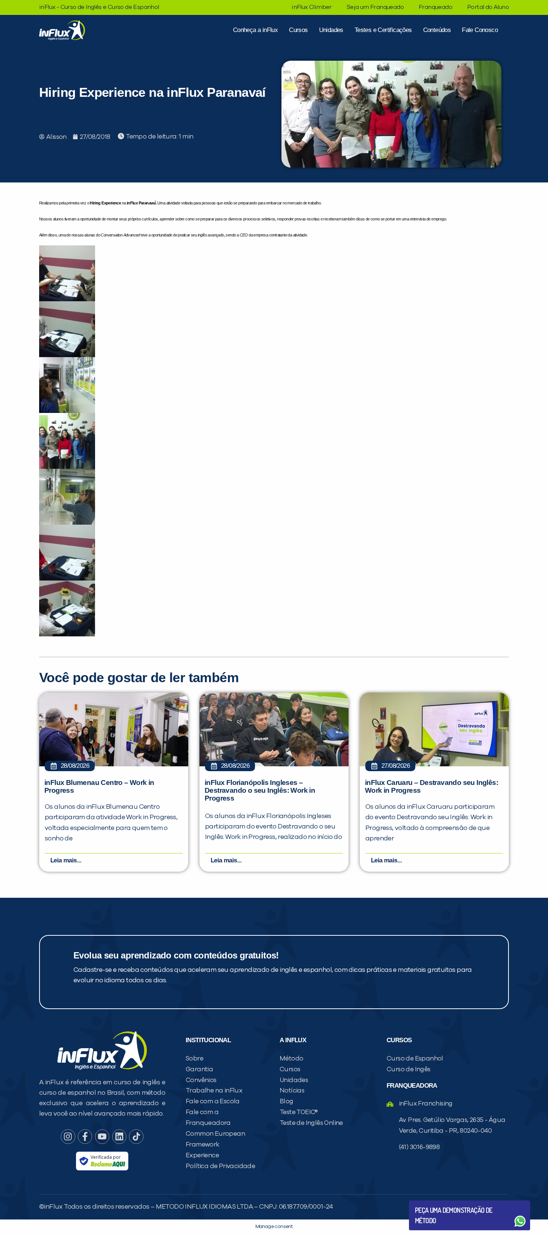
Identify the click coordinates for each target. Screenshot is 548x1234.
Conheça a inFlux (255, 30)
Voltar (432, 1203)
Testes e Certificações (383, 30)
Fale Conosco (480, 30)
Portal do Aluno (488, 7)
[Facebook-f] (85, 1136)
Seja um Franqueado (375, 7)
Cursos (298, 30)
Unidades (331, 30)
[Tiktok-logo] (136, 1136)
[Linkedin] (119, 1136)
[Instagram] (68, 1136)
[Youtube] (102, 1136)
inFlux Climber (312, 7)
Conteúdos (437, 30)
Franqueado (435, 7)
